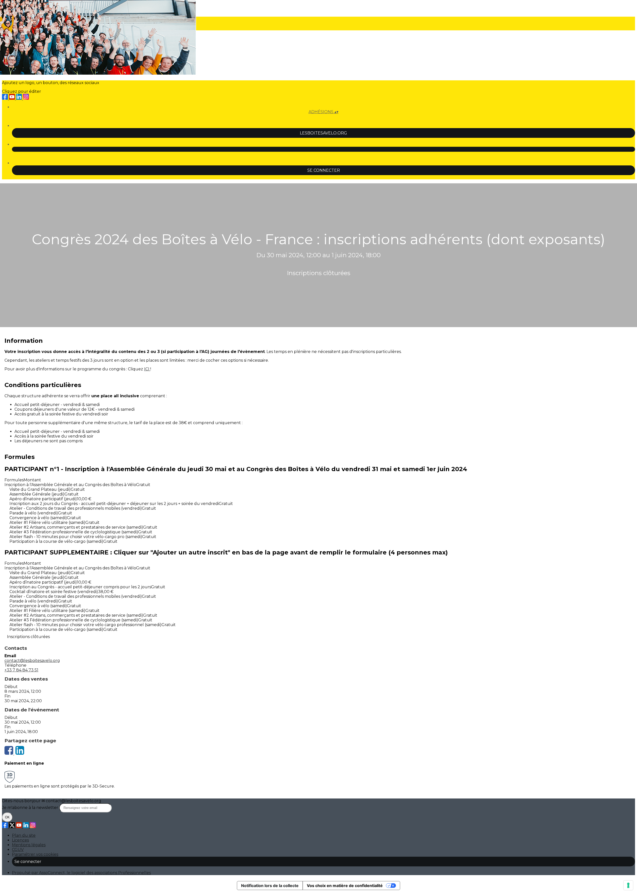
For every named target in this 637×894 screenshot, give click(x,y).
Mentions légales (29, 845)
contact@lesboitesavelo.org (32, 660)
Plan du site (24, 835)
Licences (20, 840)
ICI (147, 369)
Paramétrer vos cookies (35, 854)
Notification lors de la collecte (270, 885)
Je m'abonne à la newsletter (30, 807)
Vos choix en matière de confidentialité (345, 885)
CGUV (18, 849)
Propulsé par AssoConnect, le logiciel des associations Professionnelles (81, 872)
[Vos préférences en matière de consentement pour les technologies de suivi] (628, 885)
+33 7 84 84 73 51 (21, 670)
